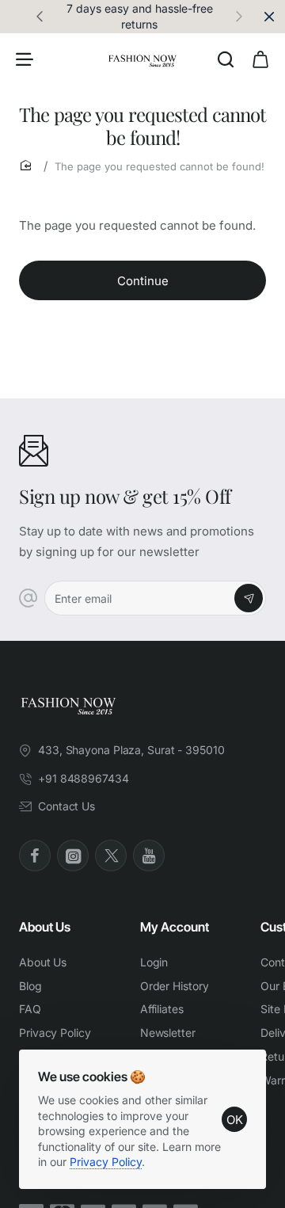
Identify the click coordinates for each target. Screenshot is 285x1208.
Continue (143, 280)
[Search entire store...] (226, 58)
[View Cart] (260, 58)
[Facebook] (35, 855)
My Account (174, 927)
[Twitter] (111, 855)
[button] (239, 16)
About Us (44, 927)
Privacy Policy (106, 1161)
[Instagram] (73, 855)
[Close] (269, 16)
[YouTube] (149, 855)
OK (234, 1119)
